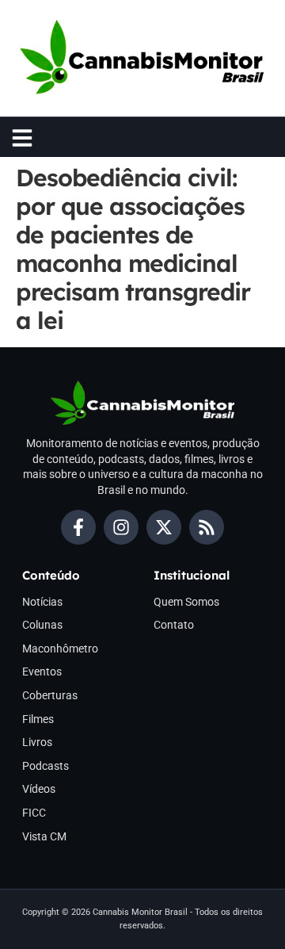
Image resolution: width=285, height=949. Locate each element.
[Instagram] (121, 527)
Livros (37, 742)
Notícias (42, 601)
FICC (34, 812)
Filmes (38, 719)
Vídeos (38, 789)
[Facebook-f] (78, 527)
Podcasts (45, 766)
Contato (174, 624)
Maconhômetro (60, 648)
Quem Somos (186, 601)
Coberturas (50, 695)
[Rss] (206, 527)
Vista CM (44, 836)
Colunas (42, 624)
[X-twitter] (163, 527)
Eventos (42, 671)
